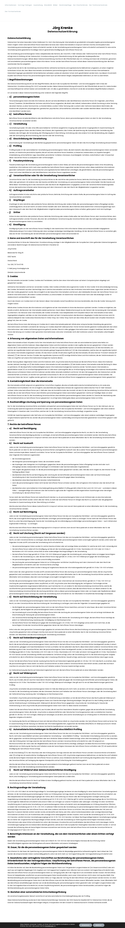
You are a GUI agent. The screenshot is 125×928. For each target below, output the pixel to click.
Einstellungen (49, 926)
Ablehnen (99, 925)
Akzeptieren (85, 925)
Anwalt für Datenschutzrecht (76, 902)
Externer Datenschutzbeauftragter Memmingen (25, 902)
